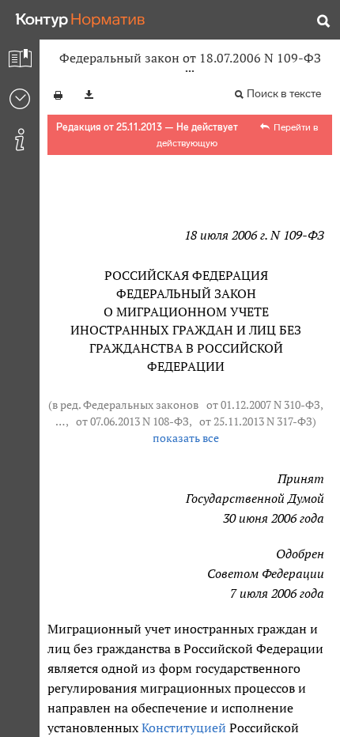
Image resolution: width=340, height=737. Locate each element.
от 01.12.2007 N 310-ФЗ (263, 405)
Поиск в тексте (284, 93)
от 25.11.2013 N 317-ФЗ (255, 421)
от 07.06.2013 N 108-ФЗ (132, 421)
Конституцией (184, 727)
